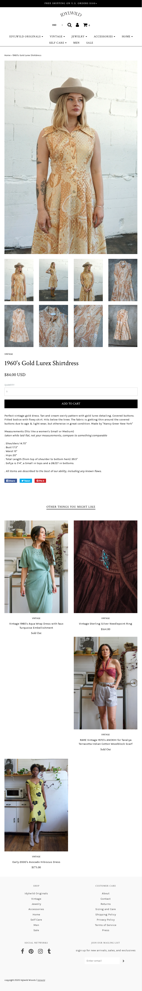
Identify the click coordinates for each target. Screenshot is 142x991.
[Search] (69, 25)
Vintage (36, 618)
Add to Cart (71, 404)
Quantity (9, 385)
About (105, 893)
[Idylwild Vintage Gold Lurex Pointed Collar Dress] (18, 279)
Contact (106, 898)
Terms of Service (105, 925)
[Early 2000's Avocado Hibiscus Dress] (36, 805)
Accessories (36, 909)
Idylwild (41, 980)
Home (7, 55)
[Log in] (77, 25)
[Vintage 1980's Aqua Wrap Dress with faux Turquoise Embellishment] (36, 566)
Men (76, 43)
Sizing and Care (105, 909)
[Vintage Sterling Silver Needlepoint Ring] (106, 566)
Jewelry (36, 904)
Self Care (36, 919)
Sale (89, 43)
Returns (106, 904)
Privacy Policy (106, 919)
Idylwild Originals (36, 893)
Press (105, 930)
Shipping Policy (105, 914)
